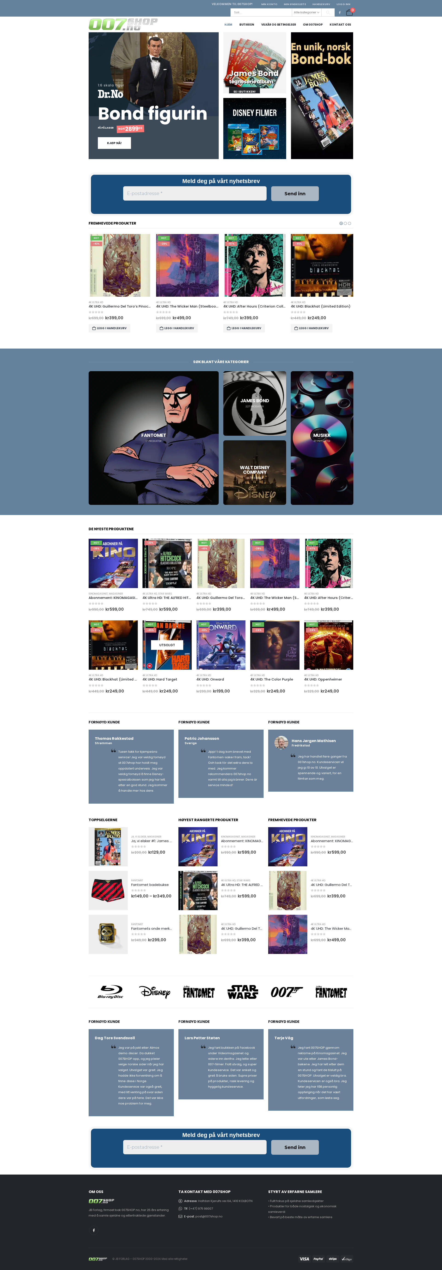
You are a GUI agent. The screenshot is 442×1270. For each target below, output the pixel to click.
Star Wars (165, 593)
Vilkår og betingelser (278, 25)
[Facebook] (340, 12)
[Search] (328, 12)
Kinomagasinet (98, 593)
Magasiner (116, 593)
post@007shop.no (209, 1216)
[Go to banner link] (254, 62)
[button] (341, 223)
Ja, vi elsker (138, 836)
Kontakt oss (340, 25)
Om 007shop (313, 25)
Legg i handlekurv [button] (112, 328)
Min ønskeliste (295, 4)
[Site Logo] (123, 24)
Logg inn (343, 4)
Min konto (269, 4)
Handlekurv (321, 4)
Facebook (93, 1230)
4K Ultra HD (96, 302)
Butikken (246, 25)
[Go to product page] (108, 846)
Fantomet (137, 880)
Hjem (228, 25)
